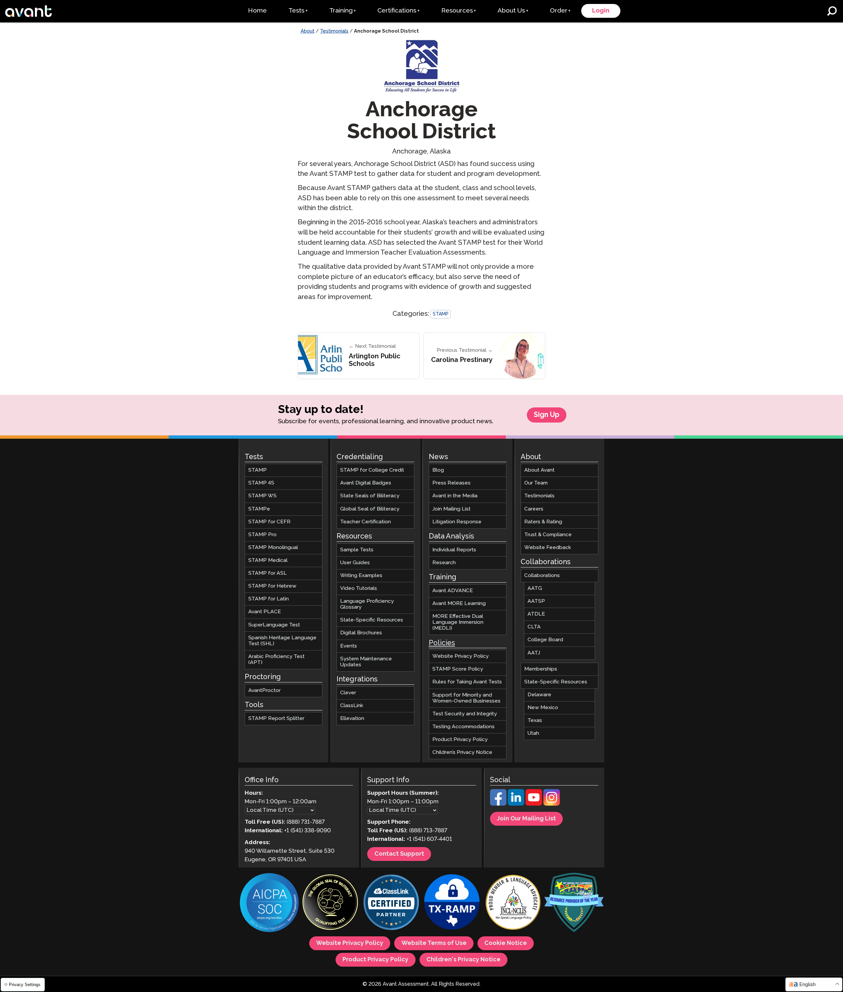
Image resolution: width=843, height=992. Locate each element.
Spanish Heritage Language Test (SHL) (282, 641)
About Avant (539, 470)
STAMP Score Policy (457, 669)
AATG (535, 588)
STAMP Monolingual (273, 547)
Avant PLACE (264, 612)
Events (348, 646)
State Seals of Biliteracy (369, 496)
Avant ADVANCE (452, 590)
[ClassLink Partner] (391, 903)
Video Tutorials (358, 588)
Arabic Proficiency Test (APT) (276, 659)
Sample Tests (356, 550)
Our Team (536, 483)
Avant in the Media (454, 496)
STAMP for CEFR (269, 522)
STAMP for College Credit (372, 470)
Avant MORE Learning (459, 603)
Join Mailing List (451, 509)
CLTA (534, 627)
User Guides (355, 562)
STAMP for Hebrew (272, 586)
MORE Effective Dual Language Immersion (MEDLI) (457, 622)
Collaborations (542, 575)
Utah (533, 733)
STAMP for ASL (267, 573)
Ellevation (352, 718)
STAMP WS (262, 496)
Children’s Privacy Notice (462, 752)
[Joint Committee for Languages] (513, 903)
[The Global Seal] (330, 903)
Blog (438, 470)
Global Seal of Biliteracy (369, 509)
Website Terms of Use (434, 943)
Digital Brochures (361, 633)
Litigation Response (456, 522)
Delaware (539, 695)
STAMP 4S (261, 483)
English (807, 984)
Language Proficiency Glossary (367, 604)
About (307, 31)
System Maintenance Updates (366, 662)
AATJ (534, 653)
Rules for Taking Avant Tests (467, 682)
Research (444, 562)
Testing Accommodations (463, 727)
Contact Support (399, 854)
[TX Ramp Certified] (452, 903)
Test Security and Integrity (464, 714)
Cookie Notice (505, 943)
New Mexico (543, 707)
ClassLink (351, 705)
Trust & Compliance (548, 534)
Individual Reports (454, 550)
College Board (545, 640)
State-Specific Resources (371, 620)
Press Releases (451, 483)
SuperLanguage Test (274, 625)
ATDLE (536, 614)
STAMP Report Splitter (276, 718)
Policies (442, 643)
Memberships (540, 669)
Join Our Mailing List (526, 818)
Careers (533, 509)
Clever (348, 693)
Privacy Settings (24, 984)
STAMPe (259, 509)
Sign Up (546, 415)
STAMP (441, 314)
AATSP (536, 601)
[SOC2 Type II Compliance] (269, 903)
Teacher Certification (365, 522)
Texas (535, 720)
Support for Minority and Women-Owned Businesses (466, 698)
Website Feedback (547, 547)
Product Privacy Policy (460, 739)
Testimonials (334, 31)
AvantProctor (264, 690)
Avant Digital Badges (365, 483)
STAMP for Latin (268, 599)
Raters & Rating (543, 522)
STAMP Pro (262, 534)
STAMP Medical (267, 560)
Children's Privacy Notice (463, 959)
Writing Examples (361, 575)
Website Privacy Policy (460, 656)
